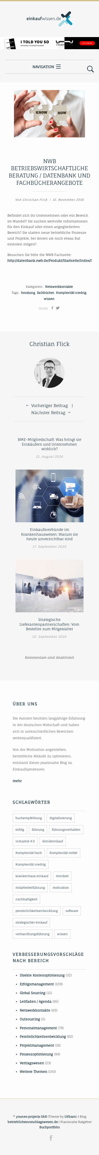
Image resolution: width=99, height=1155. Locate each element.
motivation (61, 887)
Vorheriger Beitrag (49, 405)
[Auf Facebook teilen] (52, 307)
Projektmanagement (37, 1045)
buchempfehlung (28, 818)
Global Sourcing (32, 993)
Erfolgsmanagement (37, 984)
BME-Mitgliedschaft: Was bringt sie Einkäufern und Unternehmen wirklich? (49, 444)
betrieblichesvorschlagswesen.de (33, 1122)
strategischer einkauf (31, 922)
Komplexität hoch (28, 853)
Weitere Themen (33, 1072)
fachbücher (45, 293)
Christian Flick (35, 199)
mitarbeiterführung (30, 887)
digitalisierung (61, 818)
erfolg (19, 829)
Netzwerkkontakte (59, 286)
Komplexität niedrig (71, 293)
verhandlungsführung (32, 934)
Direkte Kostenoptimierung (42, 975)
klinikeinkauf (52, 841)
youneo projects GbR (31, 1116)
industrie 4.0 (25, 841)
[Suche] (90, 69)
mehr (17, 781)
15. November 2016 (68, 199)
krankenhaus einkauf (31, 876)
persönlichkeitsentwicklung (36, 911)
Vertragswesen (32, 1063)
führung (38, 829)
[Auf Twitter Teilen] (58, 307)
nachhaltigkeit (26, 899)
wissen (49, 299)
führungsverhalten (66, 829)
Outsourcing (30, 1019)
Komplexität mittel (63, 853)
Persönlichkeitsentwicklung (43, 1036)
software (71, 911)
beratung (28, 293)
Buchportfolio (49, 1127)
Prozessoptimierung (36, 1054)
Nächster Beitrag (48, 412)
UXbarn (70, 1116)
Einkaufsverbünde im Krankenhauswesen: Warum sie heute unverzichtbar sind (49, 534)
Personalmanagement (38, 1028)
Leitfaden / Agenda (36, 1001)
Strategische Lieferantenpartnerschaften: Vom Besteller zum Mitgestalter (49, 624)
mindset (62, 876)
